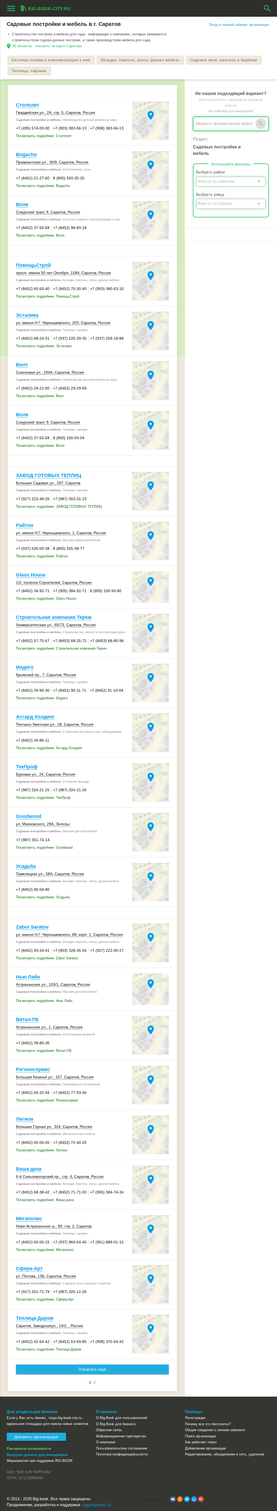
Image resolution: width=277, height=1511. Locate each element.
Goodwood (28, 816)
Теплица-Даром (34, 1318)
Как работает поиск (201, 1442)
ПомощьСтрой (33, 265)
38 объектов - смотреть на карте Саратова (47, 46)
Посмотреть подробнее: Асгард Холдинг (49, 748)
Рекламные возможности (29, 1449)
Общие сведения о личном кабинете (215, 1430)
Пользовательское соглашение (121, 1448)
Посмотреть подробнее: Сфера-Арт (45, 1299)
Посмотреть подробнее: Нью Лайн (44, 1001)
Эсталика (27, 315)
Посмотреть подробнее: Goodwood (44, 847)
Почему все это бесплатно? (208, 1424)
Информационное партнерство (121, 1436)
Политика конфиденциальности (122, 1454)
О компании (105, 1442)
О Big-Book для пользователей (121, 1418)
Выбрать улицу (210, 194)
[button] (173, 1499)
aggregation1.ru (97, 1505)
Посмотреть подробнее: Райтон (42, 556)
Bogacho (26, 154)
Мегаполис (29, 1218)
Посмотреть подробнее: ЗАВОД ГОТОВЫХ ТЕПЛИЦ (59, 506)
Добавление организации (205, 1448)
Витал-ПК (27, 1019)
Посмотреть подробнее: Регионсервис (47, 1100)
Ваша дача (28, 1169)
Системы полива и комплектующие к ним (51, 60)
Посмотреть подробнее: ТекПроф (43, 798)
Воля (22, 204)
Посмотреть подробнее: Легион (41, 1150)
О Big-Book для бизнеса (116, 1424)
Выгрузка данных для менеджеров (37, 1455)
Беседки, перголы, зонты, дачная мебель (140, 60)
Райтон (24, 525)
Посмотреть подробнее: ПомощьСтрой (47, 296)
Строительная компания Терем (53, 617)
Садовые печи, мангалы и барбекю (223, 60)
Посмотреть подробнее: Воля (40, 235)
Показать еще (92, 1369)
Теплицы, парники (29, 71)
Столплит (27, 105)
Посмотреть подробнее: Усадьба (43, 897)
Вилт (22, 364)
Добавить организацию (36, 1437)
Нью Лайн (28, 977)
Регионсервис (33, 1069)
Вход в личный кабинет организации (239, 25)
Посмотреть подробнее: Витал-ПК (44, 1051)
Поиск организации (200, 1436)
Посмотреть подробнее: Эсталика (43, 346)
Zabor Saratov (32, 927)
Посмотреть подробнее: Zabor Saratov (47, 958)
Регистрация (195, 1418)
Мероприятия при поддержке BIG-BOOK (40, 1461)
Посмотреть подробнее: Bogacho (43, 186)
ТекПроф (27, 766)
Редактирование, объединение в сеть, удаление (224, 1454)
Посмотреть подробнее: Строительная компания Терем (61, 648)
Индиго (25, 667)
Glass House (30, 575)
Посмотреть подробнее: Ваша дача (45, 1200)
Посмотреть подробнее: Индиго (42, 698)
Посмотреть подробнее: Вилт (40, 396)
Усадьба (26, 866)
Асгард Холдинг (35, 716)
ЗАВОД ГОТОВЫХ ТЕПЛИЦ (48, 475)
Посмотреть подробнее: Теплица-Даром (48, 1349)
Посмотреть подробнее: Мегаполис (45, 1250)
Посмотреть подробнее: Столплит (44, 136)
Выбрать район (210, 172)
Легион (24, 1119)
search (267, 8)
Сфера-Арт (29, 1268)
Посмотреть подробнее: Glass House (46, 598)
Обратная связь (109, 1430)
